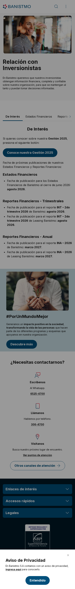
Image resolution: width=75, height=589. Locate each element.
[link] (13, 569)
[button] (37, 580)
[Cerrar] (68, 555)
